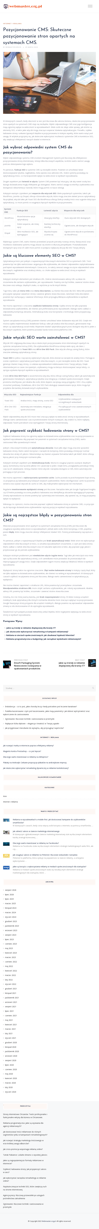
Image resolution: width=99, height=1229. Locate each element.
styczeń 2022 (10, 984)
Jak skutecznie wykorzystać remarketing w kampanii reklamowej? (37, 631)
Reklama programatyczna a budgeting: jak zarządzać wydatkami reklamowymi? (43, 639)
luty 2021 (9, 1033)
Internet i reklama (12, 24)
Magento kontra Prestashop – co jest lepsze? (22, 751)
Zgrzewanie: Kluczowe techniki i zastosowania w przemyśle (29, 719)
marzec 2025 (10, 903)
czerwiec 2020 (11, 1069)
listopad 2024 (10, 908)
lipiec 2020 (9, 1065)
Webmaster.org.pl (49, 1221)
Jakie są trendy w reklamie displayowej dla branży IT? (31, 628)
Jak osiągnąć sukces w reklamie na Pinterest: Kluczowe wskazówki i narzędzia (45, 855)
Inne (5, 796)
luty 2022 (9, 979)
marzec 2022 (10, 975)
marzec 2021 (10, 1029)
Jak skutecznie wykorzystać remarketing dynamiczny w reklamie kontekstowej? (36, 768)
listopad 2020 (10, 1047)
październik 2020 (12, 1051)
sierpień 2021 (10, 1006)
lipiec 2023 (9, 939)
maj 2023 (9, 948)
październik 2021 (12, 997)
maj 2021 (9, 1020)
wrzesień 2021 (11, 1002)
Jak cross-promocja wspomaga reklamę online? (23, 1149)
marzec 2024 (10, 912)
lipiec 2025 (9, 899)
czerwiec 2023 (11, 944)
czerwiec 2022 (11, 961)
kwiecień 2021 (11, 1024)
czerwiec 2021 (11, 1015)
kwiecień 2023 (11, 953)
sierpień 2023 (10, 935)
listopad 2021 (10, 993)
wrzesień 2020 (11, 1056)
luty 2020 (9, 1087)
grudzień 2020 (11, 1042)
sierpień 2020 (10, 1060)
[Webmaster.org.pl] (23, 6)
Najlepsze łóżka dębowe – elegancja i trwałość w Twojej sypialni (32, 723)
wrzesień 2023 (11, 930)
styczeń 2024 (10, 917)
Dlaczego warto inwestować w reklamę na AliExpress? (25, 757)
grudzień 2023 (11, 921)
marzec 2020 (10, 1083)
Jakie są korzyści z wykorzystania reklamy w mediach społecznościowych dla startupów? (49, 866)
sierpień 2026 (10, 890)
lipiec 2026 (9, 894)
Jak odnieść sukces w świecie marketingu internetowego (36, 831)
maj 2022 (9, 966)
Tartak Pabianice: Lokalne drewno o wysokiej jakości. (25, 1155)
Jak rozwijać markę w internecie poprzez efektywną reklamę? (28, 745)
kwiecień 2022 (11, 970)
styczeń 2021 (10, 1038)
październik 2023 (12, 926)
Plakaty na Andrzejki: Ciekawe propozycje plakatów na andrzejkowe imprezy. (35, 762)
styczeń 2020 (10, 1092)
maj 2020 (9, 1074)
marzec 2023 (10, 957)
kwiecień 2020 (11, 1078)
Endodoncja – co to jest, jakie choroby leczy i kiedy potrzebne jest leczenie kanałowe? (41, 706)
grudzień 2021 (11, 988)
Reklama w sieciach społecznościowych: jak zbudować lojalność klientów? (40, 635)
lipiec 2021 (9, 1011)
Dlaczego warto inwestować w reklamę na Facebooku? (36, 843)
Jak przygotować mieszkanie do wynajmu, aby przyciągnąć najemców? (34, 728)
